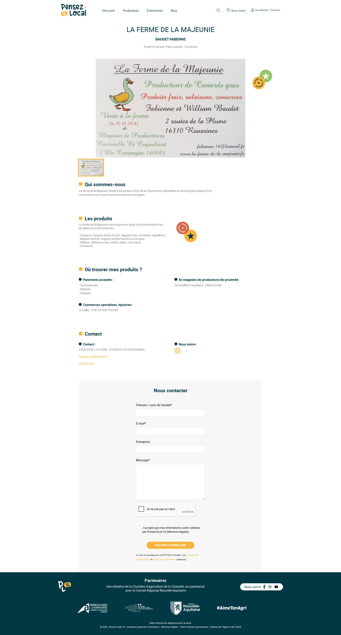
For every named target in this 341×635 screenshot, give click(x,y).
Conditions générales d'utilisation (143, 626)
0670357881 (87, 364)
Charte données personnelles (194, 626)
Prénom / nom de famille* (154, 405)
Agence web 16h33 (232, 626)
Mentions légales (169, 626)
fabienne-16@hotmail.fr (93, 356)
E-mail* (141, 423)
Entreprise (143, 442)
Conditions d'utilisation (164, 559)
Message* (143, 460)
